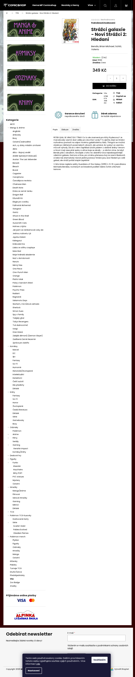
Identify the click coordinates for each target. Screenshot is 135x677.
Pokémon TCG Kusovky (20, 515)
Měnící (16, 505)
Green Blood (18, 219)
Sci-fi (15, 364)
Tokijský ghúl (18, 318)
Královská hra (19, 244)
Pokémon (17, 286)
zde (38, 663)
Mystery (16, 480)
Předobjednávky (17, 575)
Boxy (15, 138)
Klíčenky (13, 561)
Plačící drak (18, 279)
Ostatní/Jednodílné (22, 141)
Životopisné (18, 406)
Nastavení (34, 670)
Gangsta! (17, 208)
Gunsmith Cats (20, 223)
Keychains (18, 469)
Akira (15, 149)
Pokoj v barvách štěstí (23, 282)
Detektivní (17, 378)
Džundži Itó (18, 198)
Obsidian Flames (20, 533)
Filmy (15, 438)
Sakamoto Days (20, 300)
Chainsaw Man (19, 184)
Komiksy (14, 346)
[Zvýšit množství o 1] (123, 78)
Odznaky (14, 427)
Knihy (12, 392)
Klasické (17, 466)
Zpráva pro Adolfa (21, 342)
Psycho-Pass (18, 290)
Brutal (15, 170)
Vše (12, 579)
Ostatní (16, 483)
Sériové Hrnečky (20, 498)
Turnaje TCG (16, 568)
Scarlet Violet (19, 526)
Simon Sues (18, 311)
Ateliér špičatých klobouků (25, 156)
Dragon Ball (18, 194)
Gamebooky (18, 420)
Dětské (16, 388)
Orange (16, 276)
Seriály (16, 441)
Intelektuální (18, 374)
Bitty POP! (17, 473)
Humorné (17, 367)
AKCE (12, 124)
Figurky (13, 459)
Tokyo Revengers (20, 321)
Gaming (16, 445)
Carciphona (18, 177)
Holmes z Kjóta (19, 226)
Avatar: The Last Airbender (25, 159)
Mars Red (17, 251)
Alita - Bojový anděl (21, 152)
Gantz (15, 212)
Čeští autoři (18, 381)
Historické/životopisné (23, 371)
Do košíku (111, 86)
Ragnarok (17, 297)
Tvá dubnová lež (20, 325)
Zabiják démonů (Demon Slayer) (28, 335)
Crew (103, 62)
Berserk (16, 163)
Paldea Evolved (20, 529)
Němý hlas (17, 265)
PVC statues (18, 476)
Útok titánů (18, 332)
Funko (15, 462)
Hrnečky (13, 487)
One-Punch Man (20, 272)
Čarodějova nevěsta (22, 180)
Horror (15, 402)
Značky (13, 586)
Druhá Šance (16, 572)
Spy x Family (18, 314)
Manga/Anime (19, 490)
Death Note (18, 187)
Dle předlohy (18, 385)
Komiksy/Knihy (19, 452)
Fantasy (16, 360)
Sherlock (16, 307)
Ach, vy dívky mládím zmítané (27, 145)
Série (15, 416)
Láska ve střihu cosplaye (24, 247)
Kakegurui (17, 240)
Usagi (15, 328)
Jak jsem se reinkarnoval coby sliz (28, 230)
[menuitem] (44, 5)
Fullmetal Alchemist (22, 205)
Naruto (16, 261)
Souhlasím (99, 659)
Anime (16, 434)
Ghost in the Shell (21, 216)
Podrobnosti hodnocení (103, 23)
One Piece (17, 268)
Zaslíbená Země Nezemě (24, 339)
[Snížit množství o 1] (110, 78)
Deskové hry (15, 455)
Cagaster (17, 173)
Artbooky (17, 135)
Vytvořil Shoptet (121, 669)
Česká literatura (20, 409)
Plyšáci (16, 540)
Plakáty (13, 564)
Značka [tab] (75, 129)
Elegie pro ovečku (21, 201)
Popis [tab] (55, 129)
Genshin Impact (20, 448)
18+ (14, 357)
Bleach (16, 166)
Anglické (16, 131)
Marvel (16, 349)
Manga (16, 554)
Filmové (16, 494)
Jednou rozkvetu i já (22, 233)
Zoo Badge (15, 582)
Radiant (16, 293)
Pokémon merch (17, 536)
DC (14, 353)
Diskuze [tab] (65, 129)
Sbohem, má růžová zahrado (26, 304)
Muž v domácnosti (21, 258)
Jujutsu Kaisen (19, 237)
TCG (12, 512)
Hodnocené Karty (21, 519)
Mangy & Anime (17, 127)
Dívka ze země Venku (22, 191)
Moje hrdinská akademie (24, 254)
